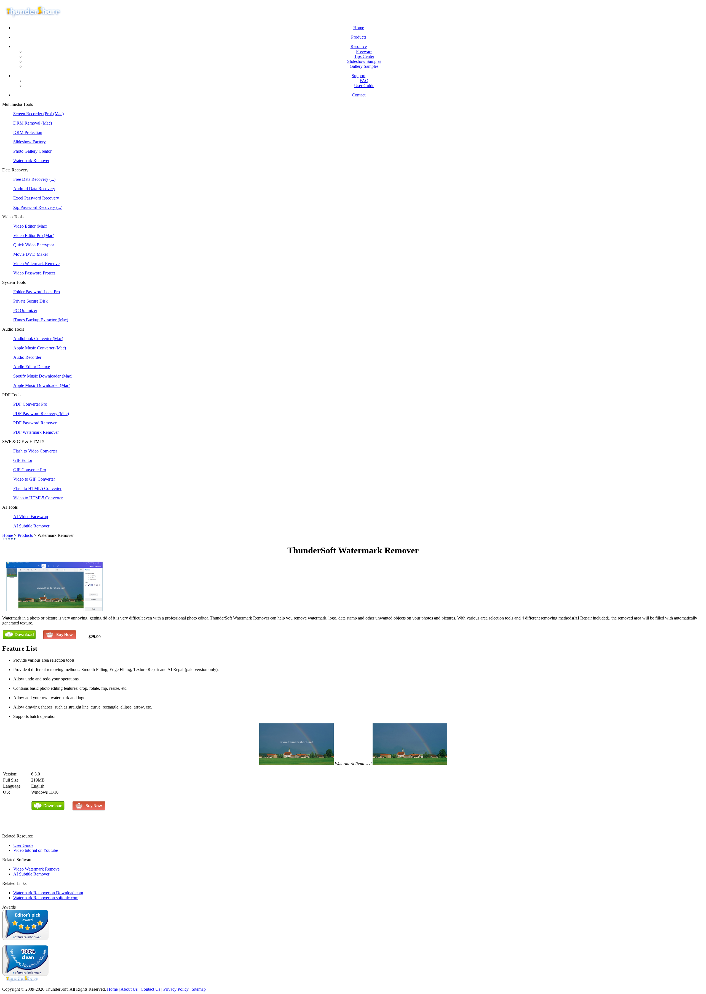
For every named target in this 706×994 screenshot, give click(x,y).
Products (358, 37)
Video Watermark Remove (36, 263)
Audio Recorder (27, 357)
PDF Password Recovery (35, 413)
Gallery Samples (364, 66)
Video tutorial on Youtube (35, 850)
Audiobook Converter (33, 338)
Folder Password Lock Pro (36, 291)
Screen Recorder (28, 113)
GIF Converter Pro (29, 469)
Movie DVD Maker (30, 254)
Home (358, 27)
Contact (358, 95)
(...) (52, 179)
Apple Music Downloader (36, 385)
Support (358, 75)
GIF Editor (22, 460)
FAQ (364, 80)
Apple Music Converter (34, 348)
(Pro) (48, 113)
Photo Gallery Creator (32, 151)
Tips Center (364, 56)
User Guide (364, 85)
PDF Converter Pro (30, 404)
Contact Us (150, 989)
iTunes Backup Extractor (35, 319)
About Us (129, 989)
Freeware (364, 51)
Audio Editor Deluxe (31, 366)
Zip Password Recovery (34, 207)
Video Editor (25, 226)
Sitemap (199, 989)
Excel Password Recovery (36, 198)
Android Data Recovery (34, 188)
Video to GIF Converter (34, 479)
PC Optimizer (25, 310)
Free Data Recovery (31, 179)
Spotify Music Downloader (37, 376)
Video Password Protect (34, 273)
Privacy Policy (176, 989)
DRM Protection (27, 132)
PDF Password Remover (35, 423)
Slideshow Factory (29, 141)
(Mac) (58, 113)
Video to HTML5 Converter (38, 497)
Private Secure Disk (30, 301)
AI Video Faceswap (30, 516)
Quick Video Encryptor (33, 245)
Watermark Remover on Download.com (48, 892)
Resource (359, 46)
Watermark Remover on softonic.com (45, 897)
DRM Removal (27, 123)
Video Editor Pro (28, 235)
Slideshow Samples (364, 61)
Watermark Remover (31, 160)
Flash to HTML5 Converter (37, 488)
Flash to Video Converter (35, 451)
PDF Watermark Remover (36, 432)
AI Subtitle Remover (31, 526)
